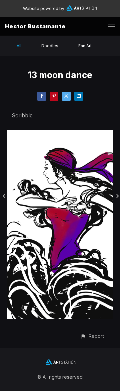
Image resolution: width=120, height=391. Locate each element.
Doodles (49, 45)
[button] (92, 336)
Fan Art (85, 45)
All (19, 45)
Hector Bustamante (35, 26)
